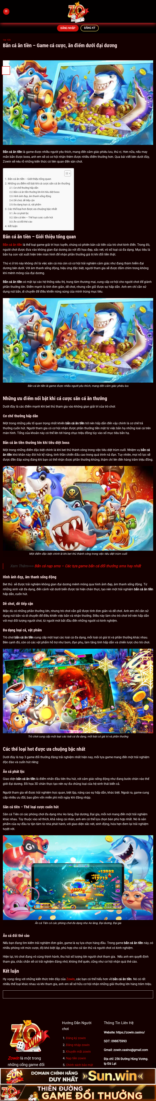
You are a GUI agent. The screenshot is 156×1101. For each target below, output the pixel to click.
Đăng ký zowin (76, 1038)
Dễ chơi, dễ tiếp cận (24, 200)
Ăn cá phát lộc (21, 213)
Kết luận (13, 226)
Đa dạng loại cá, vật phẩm (27, 204)
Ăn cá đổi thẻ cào (23, 221)
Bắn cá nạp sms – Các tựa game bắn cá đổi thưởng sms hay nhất (87, 566)
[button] (6, 11)
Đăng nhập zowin (78, 1045)
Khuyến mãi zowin (78, 1051)
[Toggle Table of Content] (65, 173)
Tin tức (7, 40)
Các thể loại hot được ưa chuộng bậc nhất (32, 209)
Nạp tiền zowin (76, 1058)
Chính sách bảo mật (79, 1065)
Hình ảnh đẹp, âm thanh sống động (32, 196)
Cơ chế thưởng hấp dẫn (26, 187)
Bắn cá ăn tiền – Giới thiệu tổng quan (29, 179)
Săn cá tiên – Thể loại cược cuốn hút (33, 217)
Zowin (13, 1058)
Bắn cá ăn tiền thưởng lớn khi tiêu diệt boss (37, 192)
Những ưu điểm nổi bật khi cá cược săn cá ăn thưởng (39, 183)
